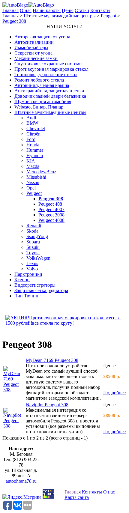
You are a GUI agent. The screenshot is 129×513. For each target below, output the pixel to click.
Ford (30, 139)
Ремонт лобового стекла (39, 79)
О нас (26, 10)
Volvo (32, 268)
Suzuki (33, 247)
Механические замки (36, 58)
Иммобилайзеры (31, 47)
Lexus (32, 263)
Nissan (32, 182)
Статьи (82, 10)
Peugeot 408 (50, 204)
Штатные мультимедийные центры (60, 15)
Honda (32, 144)
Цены (68, 10)
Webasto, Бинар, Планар (38, 106)
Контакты (100, 10)
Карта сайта (76, 497)
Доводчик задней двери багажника (50, 96)
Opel (31, 187)
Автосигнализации (34, 42)
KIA (30, 160)
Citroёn (33, 133)
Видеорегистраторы (35, 285)
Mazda (32, 166)
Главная (10, 10)
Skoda (32, 231)
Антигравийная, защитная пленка (49, 90)
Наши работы (47, 10)
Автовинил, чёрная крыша (41, 85)
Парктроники (28, 274)
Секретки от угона (33, 52)
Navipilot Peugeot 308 (47, 404)
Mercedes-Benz (41, 171)
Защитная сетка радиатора (41, 290)
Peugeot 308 (14, 21)
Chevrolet (35, 128)
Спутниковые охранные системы (48, 63)
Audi (31, 117)
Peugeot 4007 (51, 209)
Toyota (33, 252)
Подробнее (114, 392)
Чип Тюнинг (27, 295)
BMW (32, 123)
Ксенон (22, 279)
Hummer (34, 150)
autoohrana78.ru (21, 481)
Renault (33, 225)
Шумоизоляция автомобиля (42, 101)
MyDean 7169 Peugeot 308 (52, 360)
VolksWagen (38, 258)
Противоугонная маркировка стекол (51, 69)
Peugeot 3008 (51, 214)
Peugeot (108, 15)
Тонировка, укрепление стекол (45, 74)
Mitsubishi (36, 177)
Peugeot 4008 (51, 220)
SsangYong (37, 236)
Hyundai (34, 155)
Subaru (33, 241)
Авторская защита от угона (42, 36)
